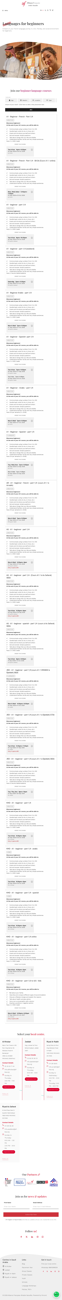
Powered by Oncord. (40, 1295)
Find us (4, 1093)
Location (37, 100)
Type (50, 100)
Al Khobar (8, 1266)
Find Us (27, 1085)
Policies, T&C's (26, 1289)
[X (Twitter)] (26, 1237)
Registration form (9, 1086)
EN (41, 10)
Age (12, 100)
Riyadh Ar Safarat (11, 1277)
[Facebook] (21, 1237)
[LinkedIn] (32, 1237)
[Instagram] (37, 1237)
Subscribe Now (31, 1214)
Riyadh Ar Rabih (10, 1273)
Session (24, 100)
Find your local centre (48, 1264)
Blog (23, 1264)
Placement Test (27, 1267)
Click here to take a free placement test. (31, 104)
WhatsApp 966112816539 (49, 1267)
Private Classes (27, 1275)
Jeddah (7, 1270)
